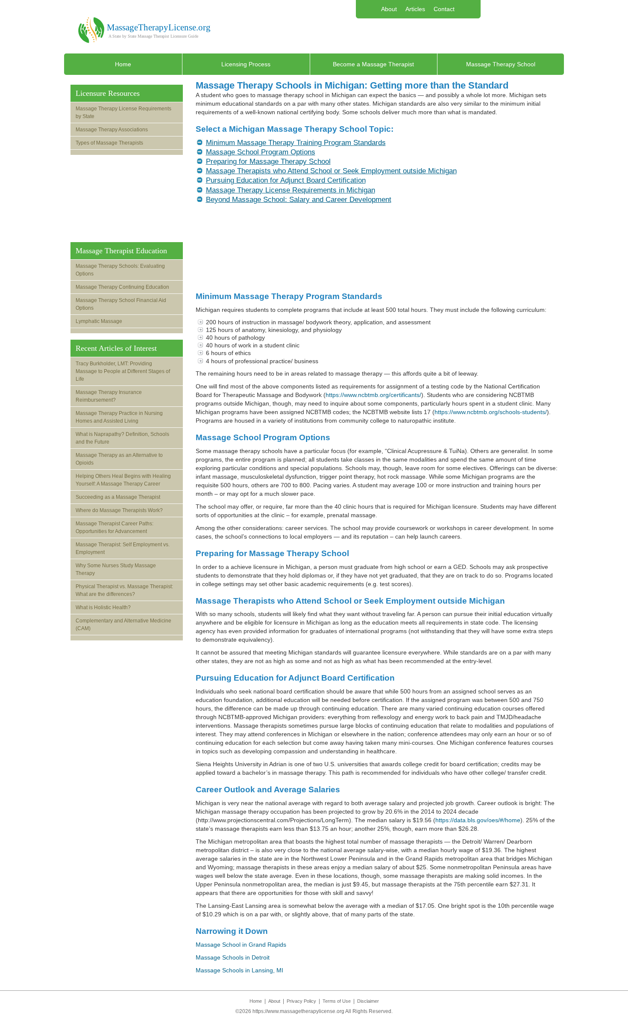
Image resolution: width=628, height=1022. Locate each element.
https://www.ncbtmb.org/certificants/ (373, 394)
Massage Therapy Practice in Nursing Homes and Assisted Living (119, 417)
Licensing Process (245, 64)
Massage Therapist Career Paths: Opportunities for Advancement (114, 527)
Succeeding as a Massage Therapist (118, 497)
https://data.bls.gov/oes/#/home (477, 820)
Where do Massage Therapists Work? (119, 510)
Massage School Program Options (260, 152)
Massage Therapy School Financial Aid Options (121, 304)
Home (123, 64)
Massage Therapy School (500, 64)
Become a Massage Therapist (373, 64)
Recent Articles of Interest (116, 348)
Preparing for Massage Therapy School (268, 161)
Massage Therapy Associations (112, 130)
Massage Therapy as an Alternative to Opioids (119, 459)
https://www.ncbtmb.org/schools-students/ (490, 412)
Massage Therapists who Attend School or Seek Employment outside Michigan (331, 171)
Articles (415, 9)
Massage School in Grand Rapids (241, 944)
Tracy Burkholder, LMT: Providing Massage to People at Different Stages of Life (123, 371)
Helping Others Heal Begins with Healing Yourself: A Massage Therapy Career (123, 480)
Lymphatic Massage (99, 321)
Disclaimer (368, 1001)
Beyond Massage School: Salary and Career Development (298, 200)
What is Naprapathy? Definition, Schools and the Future (122, 438)
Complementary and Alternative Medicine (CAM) (123, 624)
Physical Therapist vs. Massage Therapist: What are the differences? (124, 590)
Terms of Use (337, 1001)
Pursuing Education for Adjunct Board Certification (286, 180)
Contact (444, 9)
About (389, 9)
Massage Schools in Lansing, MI (239, 970)
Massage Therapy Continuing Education (122, 287)
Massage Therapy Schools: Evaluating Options (120, 270)
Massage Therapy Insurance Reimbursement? (109, 396)
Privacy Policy (301, 1001)
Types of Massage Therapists (109, 143)
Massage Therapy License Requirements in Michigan (290, 190)
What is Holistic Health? (103, 607)
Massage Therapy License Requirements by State (123, 112)
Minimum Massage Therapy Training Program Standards (296, 143)
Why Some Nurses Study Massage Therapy (116, 569)
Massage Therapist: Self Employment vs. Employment (123, 548)
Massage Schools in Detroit (233, 957)
